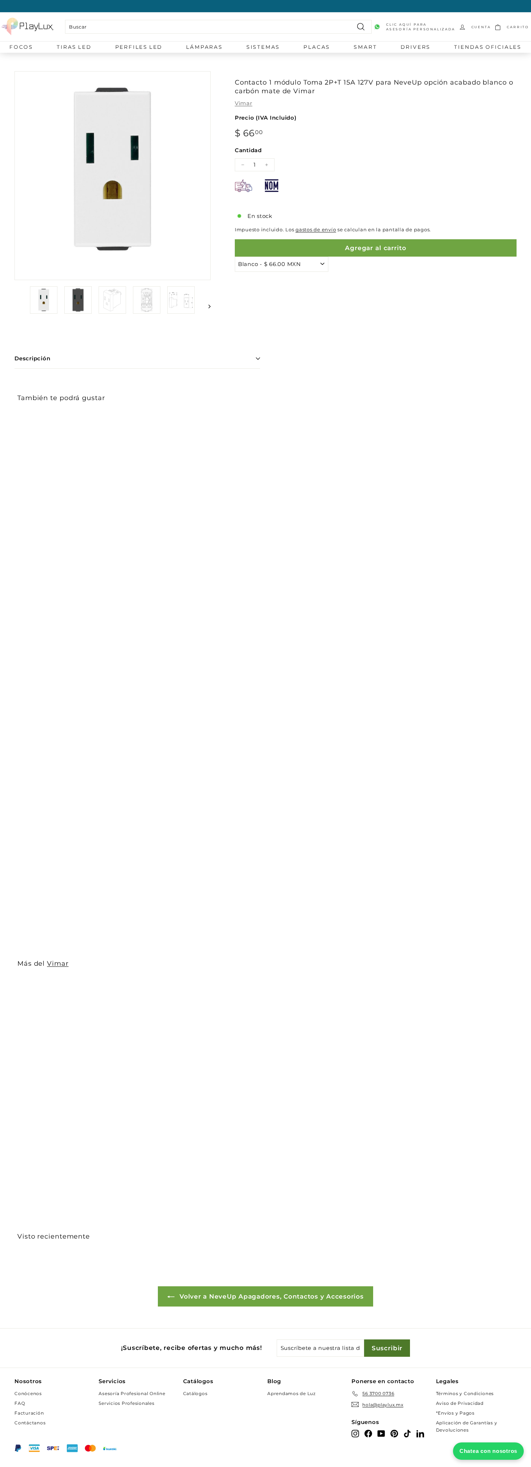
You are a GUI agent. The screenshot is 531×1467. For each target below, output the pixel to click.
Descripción (32, 358)
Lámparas (204, 47)
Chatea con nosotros (488, 1451)
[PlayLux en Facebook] (368, 1433)
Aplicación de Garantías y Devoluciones (466, 1426)
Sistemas (263, 47)
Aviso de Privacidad (460, 1403)
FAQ (19, 1403)
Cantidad (248, 150)
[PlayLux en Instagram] (355, 1433)
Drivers (416, 47)
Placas (316, 47)
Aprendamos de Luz (291, 1393)
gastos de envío (315, 229)
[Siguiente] (206, 306)
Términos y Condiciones (465, 1393)
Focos (21, 47)
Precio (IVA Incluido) (266, 117)
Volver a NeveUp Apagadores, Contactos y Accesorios (270, 1296)
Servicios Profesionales (126, 1403)
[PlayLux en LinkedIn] (420, 1433)
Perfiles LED (139, 47)
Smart (365, 47)
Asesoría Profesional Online (132, 1393)
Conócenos (28, 1393)
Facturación (29, 1413)
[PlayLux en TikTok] (407, 1433)
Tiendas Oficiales (488, 47)
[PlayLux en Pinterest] (394, 1433)
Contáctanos (30, 1422)
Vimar (243, 103)
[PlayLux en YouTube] (381, 1433)
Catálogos (195, 1393)
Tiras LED (74, 47)
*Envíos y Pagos (455, 1413)
